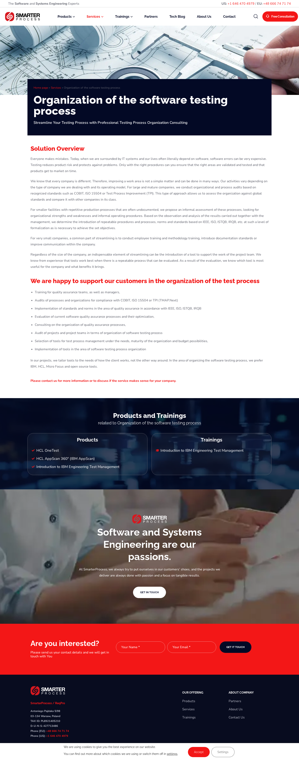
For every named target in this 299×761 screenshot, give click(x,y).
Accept (199, 752)
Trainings (189, 717)
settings (172, 754)
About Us (236, 709)
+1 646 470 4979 (241, 3)
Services (56, 88)
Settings (222, 752)
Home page (41, 88)
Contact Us (237, 717)
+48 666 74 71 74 (277, 3)
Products (188, 701)
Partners (235, 701)
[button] (255, 16)
